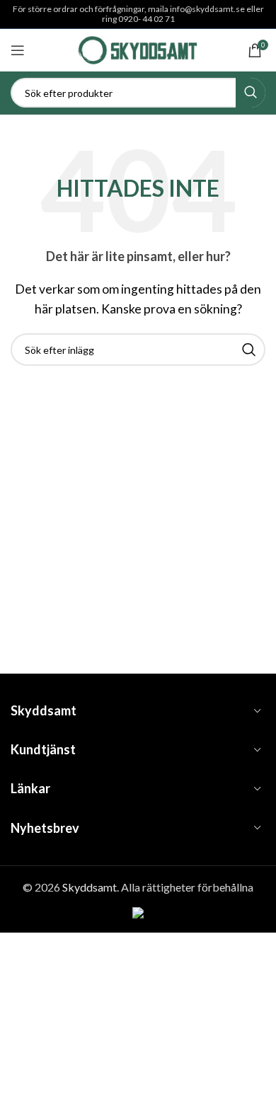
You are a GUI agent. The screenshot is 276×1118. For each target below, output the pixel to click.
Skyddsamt (89, 887)
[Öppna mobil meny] (18, 50)
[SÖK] (250, 93)
